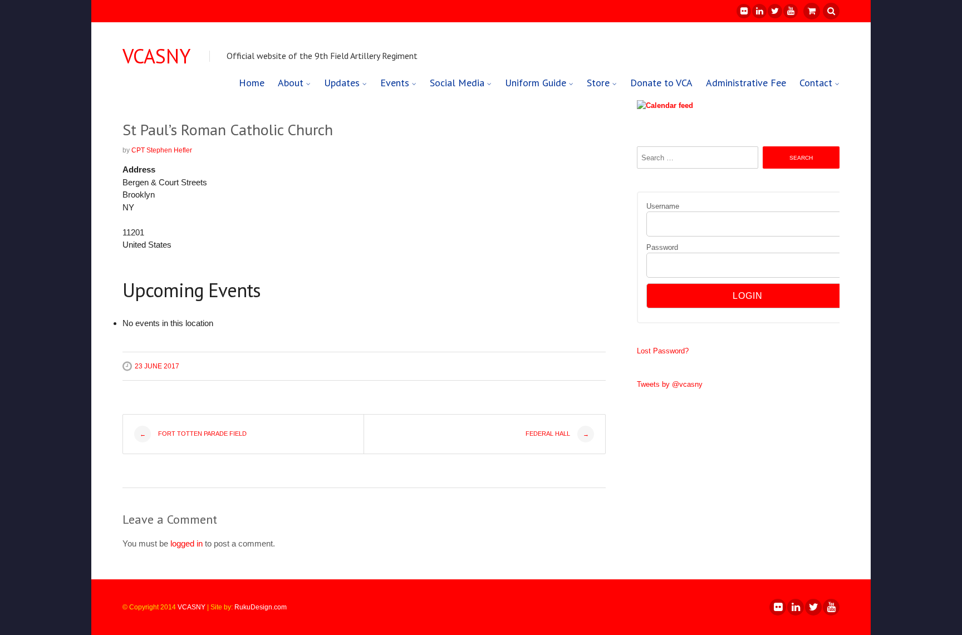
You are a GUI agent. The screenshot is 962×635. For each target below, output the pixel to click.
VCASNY (156, 56)
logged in (186, 543)
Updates (342, 82)
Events (394, 82)
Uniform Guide (535, 82)
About (290, 82)
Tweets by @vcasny (670, 384)
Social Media (457, 82)
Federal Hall (557, 433)
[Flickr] (743, 11)
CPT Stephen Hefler (161, 150)
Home (251, 82)
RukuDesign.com (260, 607)
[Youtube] (790, 11)
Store (598, 82)
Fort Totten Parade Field (193, 433)
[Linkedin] (759, 11)
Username (662, 206)
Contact (815, 82)
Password (662, 247)
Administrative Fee (746, 82)
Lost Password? (663, 351)
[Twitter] (774, 11)
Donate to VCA (661, 82)
